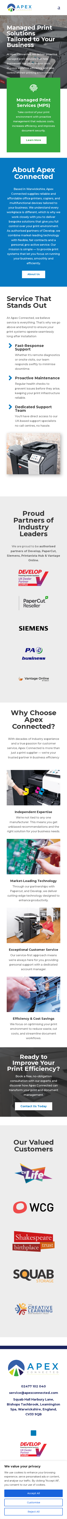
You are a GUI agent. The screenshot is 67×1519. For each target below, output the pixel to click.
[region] (33, 1490)
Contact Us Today (33, 1106)
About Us (33, 274)
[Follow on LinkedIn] (33, 1433)
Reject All (34, 1511)
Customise (33, 1502)
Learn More (33, 140)
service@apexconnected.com (33, 1393)
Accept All (33, 1493)
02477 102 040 (33, 1386)
